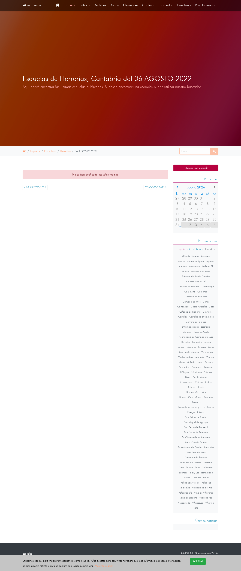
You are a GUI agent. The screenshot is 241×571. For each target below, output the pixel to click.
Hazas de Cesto (201, 331)
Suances (183, 472)
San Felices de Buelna (196, 417)
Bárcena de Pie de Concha (196, 276)
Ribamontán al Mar (196, 392)
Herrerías (65, 151)
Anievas (181, 261)
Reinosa (191, 387)
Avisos (114, 5)
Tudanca (196, 477)
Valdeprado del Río (202, 487)
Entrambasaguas (190, 326)
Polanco (208, 372)
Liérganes (191, 346)
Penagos (208, 362)
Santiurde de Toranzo (190, 462)
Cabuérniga (208, 286)
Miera (182, 362)
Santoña (207, 462)
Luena (211, 346)
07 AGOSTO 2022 (155, 187)
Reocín (201, 387)
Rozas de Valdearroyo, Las (191, 407)
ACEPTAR (197, 561)
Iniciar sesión (33, 5)
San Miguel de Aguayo (196, 422)
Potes (187, 377)
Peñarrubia (184, 366)
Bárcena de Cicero (200, 271)
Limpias (202, 346)
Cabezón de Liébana (189, 286)
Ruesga (191, 412)
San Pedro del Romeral (196, 427)
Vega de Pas (205, 497)
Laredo (207, 341)
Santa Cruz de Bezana (196, 442)
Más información (104, 565)
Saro (181, 467)
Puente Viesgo (199, 377)
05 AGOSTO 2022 (35, 187)
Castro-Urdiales (199, 306)
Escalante (205, 326)
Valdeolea (185, 487)
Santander (209, 447)
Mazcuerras (207, 352)
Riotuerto (196, 402)
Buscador (166, 5)
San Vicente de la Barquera (196, 437)
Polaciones (196, 372)
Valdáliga (206, 482)
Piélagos (184, 372)
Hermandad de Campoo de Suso (196, 336)
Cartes (206, 301)
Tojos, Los (194, 472)
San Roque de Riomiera (196, 432)
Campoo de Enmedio (196, 296)
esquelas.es (204, 553)
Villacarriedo (183, 502)
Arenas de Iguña (195, 261)
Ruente (210, 407)
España (181, 249)
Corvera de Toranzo (196, 321)
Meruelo (199, 356)
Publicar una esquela (196, 168)
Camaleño (189, 291)
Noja (200, 362)
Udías (206, 477)
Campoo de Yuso (192, 301)
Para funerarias (205, 5)
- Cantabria (193, 249)
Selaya (189, 467)
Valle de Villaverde (203, 492)
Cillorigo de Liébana (190, 311)
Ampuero (205, 256)
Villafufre (209, 502)
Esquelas (70, 5)
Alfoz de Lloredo (190, 256)
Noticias (100, 5)
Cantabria (50, 151)
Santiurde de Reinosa (196, 457)
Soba (197, 467)
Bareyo (185, 271)
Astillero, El (207, 266)
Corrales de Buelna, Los (201, 316)
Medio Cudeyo (186, 356)
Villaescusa (197, 502)
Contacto (148, 5)
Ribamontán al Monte (190, 397)
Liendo (181, 346)
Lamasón (197, 341)
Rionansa (208, 397)
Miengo (210, 356)
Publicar (85, 5)
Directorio (184, 5)
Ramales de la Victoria (191, 382)
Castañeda (183, 306)
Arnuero (183, 266)
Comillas (182, 316)
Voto (196, 507)
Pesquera (208, 366)
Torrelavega (207, 472)
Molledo (191, 362)
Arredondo (194, 266)
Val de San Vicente (190, 482)
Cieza (212, 306)
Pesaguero (197, 366)
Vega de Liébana (188, 497)
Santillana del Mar (195, 452)
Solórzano (207, 467)
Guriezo (187, 331)
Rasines (208, 382)
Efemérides (130, 5)
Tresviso (186, 477)
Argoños (210, 261)
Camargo (202, 291)
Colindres (207, 311)
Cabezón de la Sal (196, 281)
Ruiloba (200, 412)
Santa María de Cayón (189, 447)
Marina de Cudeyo (189, 352)
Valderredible (185, 492)
